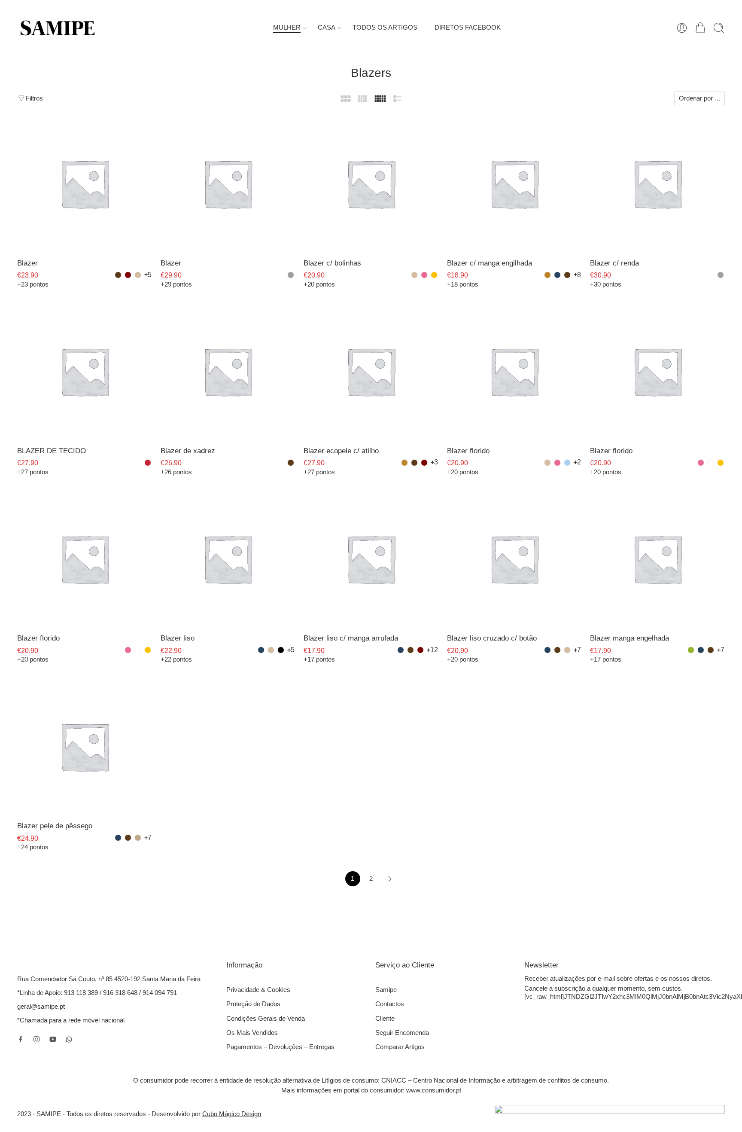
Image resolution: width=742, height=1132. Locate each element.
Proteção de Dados (253, 1004)
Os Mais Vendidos (252, 1032)
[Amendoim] (138, 838)
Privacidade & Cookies (258, 989)
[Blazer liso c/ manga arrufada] (371, 558)
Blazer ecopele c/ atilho (341, 451)
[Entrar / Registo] (682, 28)
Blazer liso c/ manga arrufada (351, 638)
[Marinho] (557, 275)
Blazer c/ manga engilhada (489, 263)
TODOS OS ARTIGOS (385, 27)
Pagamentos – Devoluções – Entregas (280, 1047)
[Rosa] (424, 275)
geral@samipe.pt (41, 1006)
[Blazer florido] (514, 371)
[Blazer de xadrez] (228, 371)
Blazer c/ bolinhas (332, 263)
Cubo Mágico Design (231, 1114)
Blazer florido (468, 451)
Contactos (389, 1004)
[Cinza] (291, 275)
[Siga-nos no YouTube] (53, 1039)
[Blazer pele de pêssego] (84, 746)
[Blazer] (84, 183)
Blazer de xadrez (188, 451)
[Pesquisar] (719, 28)
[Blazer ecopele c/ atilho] (371, 371)
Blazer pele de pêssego (54, 826)
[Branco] (711, 463)
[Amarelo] (434, 275)
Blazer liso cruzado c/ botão (492, 638)
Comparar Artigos (400, 1047)
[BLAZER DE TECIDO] (84, 371)
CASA (326, 27)
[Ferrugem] (404, 463)
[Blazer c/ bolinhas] (371, 183)
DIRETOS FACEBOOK (468, 27)
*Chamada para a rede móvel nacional (71, 1020)
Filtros (34, 98)
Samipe (386, 989)
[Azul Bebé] (567, 463)
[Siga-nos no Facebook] (20, 1039)
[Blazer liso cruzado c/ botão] (514, 558)
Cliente (385, 1018)
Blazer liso (178, 638)
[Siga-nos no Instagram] (36, 1039)
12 (434, 649)
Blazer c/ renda (614, 263)
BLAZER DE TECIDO (51, 451)
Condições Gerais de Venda (265, 1018)
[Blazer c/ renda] (657, 183)
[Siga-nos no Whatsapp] (69, 1039)
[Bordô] (128, 275)
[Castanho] (118, 275)
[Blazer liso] (228, 558)
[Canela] (547, 275)
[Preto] (281, 650)
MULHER (287, 27)
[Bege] (138, 275)
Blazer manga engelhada (629, 638)
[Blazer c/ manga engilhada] (514, 183)
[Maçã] (691, 650)
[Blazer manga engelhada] (657, 558)
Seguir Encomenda (402, 1032)
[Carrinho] (700, 28)
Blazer (27, 263)
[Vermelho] (148, 463)
